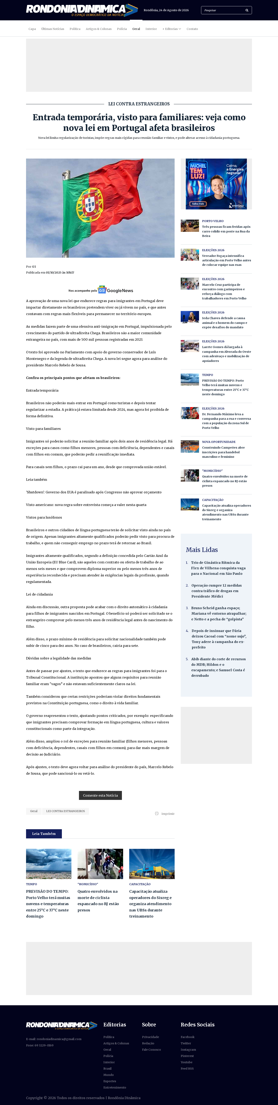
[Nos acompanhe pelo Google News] (100, 289)
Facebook (188, 1037)
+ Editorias (170, 29)
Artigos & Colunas (99, 29)
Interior (151, 29)
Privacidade (150, 1037)
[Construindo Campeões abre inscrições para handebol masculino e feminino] (190, 446)
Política (75, 29)
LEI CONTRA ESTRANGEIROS (65, 811)
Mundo (108, 1075)
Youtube (186, 1062)
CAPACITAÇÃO (140, 884)
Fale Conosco (151, 1049)
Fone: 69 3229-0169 (40, 1045)
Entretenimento (114, 1087)
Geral (136, 29)
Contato (192, 29)
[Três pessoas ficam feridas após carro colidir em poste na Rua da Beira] (190, 226)
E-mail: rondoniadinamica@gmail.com (53, 1039)
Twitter (186, 1043)
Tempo (31, 884)
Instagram (188, 1049)
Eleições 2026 (213, 250)
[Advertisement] (216, 735)
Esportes (109, 1081)
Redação (148, 1043)
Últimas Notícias (52, 29)
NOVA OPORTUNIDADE (218, 441)
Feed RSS (187, 1068)
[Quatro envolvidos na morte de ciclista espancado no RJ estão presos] (100, 864)
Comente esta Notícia (100, 795)
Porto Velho (213, 221)
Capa (32, 29)
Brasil (107, 1068)
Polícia (122, 29)
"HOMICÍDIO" (88, 884)
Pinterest (187, 1056)
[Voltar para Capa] (82, 10)
